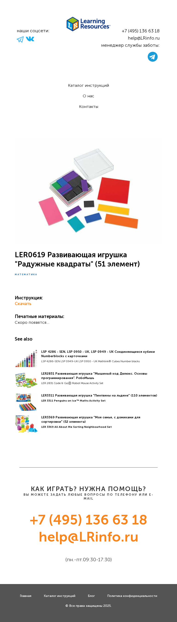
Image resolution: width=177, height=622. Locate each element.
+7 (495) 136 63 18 (141, 31)
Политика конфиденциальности (132, 596)
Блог (91, 596)
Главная (25, 596)
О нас (88, 95)
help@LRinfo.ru (144, 38)
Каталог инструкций (88, 85)
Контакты (88, 106)
